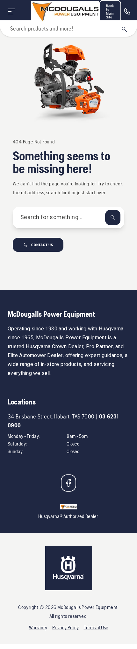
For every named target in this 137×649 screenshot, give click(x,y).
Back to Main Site (110, 11)
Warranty (38, 628)
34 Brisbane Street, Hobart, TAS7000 (51, 416)
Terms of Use (96, 628)
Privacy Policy (65, 628)
